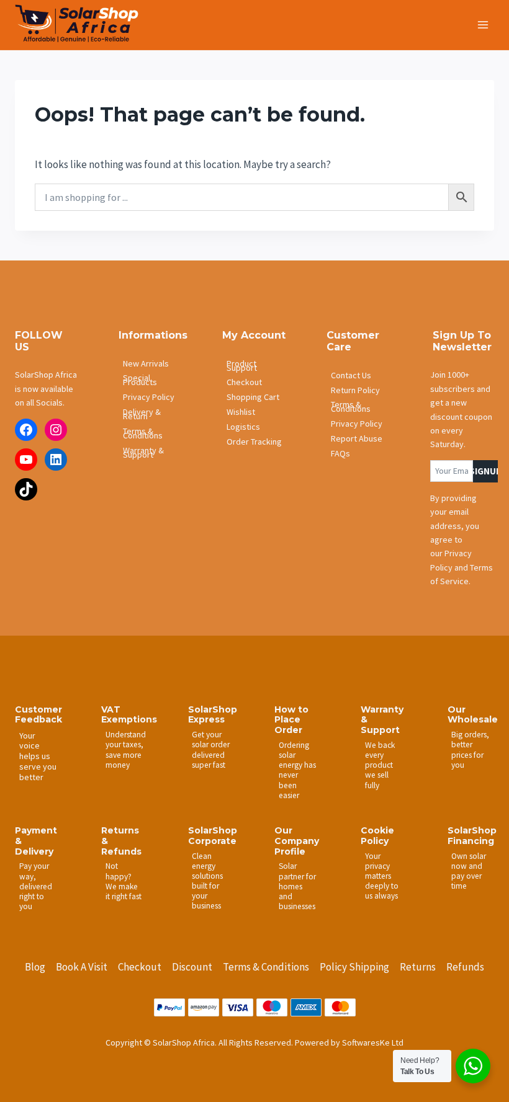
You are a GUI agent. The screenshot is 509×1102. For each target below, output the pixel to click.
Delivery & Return (142, 414)
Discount (192, 967)
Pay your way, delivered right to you (35, 886)
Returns (418, 967)
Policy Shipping (354, 967)
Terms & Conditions (143, 433)
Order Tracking (254, 441)
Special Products (140, 380)
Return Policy (355, 390)
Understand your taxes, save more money (126, 749)
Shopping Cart (253, 396)
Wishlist (241, 411)
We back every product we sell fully (380, 765)
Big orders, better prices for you (470, 749)
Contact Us (351, 375)
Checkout (244, 382)
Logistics (243, 426)
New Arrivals (146, 363)
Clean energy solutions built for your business (207, 881)
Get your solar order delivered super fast (211, 749)
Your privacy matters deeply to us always (382, 876)
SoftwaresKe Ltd (372, 1042)
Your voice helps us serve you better (37, 756)
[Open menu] (482, 24)
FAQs (340, 453)
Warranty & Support (143, 452)
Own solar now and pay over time (468, 871)
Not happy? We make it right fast (124, 881)
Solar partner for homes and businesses (297, 886)
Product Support (242, 365)
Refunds (465, 967)
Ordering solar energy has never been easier (297, 770)
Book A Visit (81, 967)
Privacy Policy (148, 396)
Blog (35, 967)
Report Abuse (356, 438)
